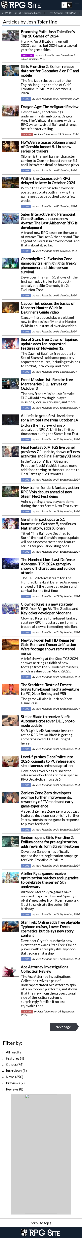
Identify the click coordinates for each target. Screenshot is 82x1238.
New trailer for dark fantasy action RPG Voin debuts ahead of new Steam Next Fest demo (50, 491)
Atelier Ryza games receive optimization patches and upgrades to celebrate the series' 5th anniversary (50, 880)
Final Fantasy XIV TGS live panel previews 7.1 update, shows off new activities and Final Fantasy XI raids (50, 451)
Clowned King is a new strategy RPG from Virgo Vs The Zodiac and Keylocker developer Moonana (49, 608)
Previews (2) (15, 1083)
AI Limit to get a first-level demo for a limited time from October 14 (49, 417)
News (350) (14, 1077)
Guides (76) (14, 1064)
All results (13, 1052)
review (27, 134)
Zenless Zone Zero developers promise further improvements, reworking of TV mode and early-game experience (48, 799)
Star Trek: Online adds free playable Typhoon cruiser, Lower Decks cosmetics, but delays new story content (50, 929)
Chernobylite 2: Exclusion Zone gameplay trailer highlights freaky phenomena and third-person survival (48, 265)
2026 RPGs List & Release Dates (22, 13)
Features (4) (15, 1058)
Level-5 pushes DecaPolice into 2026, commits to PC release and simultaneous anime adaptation (48, 761)
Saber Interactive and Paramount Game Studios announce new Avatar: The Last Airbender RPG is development (49, 221)
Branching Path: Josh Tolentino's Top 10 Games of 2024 (48, 33)
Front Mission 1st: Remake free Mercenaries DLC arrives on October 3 (47, 384)
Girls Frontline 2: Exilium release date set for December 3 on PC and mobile (50, 70)
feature (27, 55)
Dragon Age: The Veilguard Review (49, 107)
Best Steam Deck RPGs (62, 13)
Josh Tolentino (47, 55)
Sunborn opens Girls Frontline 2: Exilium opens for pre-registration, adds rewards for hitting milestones (50, 841)
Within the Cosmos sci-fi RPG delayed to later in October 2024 (48, 180)
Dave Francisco (69, 55)
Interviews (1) (16, 1071)
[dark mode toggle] (67, 5)
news (26, 99)
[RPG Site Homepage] (21, 5)
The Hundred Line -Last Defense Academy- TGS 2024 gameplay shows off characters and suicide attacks (48, 566)
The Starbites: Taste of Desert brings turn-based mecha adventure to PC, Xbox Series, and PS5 (50, 689)
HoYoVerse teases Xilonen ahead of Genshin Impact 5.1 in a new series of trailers (48, 146)
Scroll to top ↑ (41, 1223)
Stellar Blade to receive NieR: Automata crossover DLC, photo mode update (48, 721)
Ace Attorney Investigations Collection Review (44, 969)
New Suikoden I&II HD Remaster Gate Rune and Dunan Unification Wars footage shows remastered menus (48, 647)
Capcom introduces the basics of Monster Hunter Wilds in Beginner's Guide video (48, 307)
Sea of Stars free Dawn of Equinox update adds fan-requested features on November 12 (49, 343)
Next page (63, 1027)
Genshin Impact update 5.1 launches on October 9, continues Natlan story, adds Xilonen (48, 523)
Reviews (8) (14, 1089)
